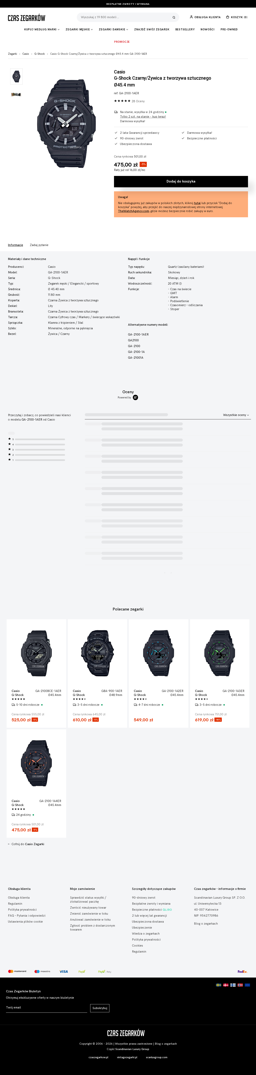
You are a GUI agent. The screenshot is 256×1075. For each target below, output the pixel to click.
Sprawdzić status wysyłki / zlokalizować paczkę (88, 900)
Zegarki (12, 54)
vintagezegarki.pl (127, 1057)
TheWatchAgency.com (133, 211)
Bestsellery (185, 29)
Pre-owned (229, 29)
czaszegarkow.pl (98, 1057)
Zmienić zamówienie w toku (89, 914)
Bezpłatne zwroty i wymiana (128, 4)
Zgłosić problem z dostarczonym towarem (92, 928)
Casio (25, 54)
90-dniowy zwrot (143, 898)
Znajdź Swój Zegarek (151, 29)
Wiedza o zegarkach (146, 934)
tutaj (197, 203)
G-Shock (39, 54)
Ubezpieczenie (142, 928)
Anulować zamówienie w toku (90, 920)
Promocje (122, 42)
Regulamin (15, 904)
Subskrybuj (99, 1008)
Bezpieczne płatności (147, 910)
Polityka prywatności (22, 910)
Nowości (208, 29)
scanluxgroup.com (156, 1057)
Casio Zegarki (34, 844)
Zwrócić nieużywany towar (88, 908)
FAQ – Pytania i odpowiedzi (26, 916)
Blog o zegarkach (206, 924)
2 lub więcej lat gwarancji (149, 916)
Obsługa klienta (19, 898)
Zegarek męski (57, 284)
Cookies (137, 946)
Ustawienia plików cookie (25, 922)
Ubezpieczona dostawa (148, 922)
